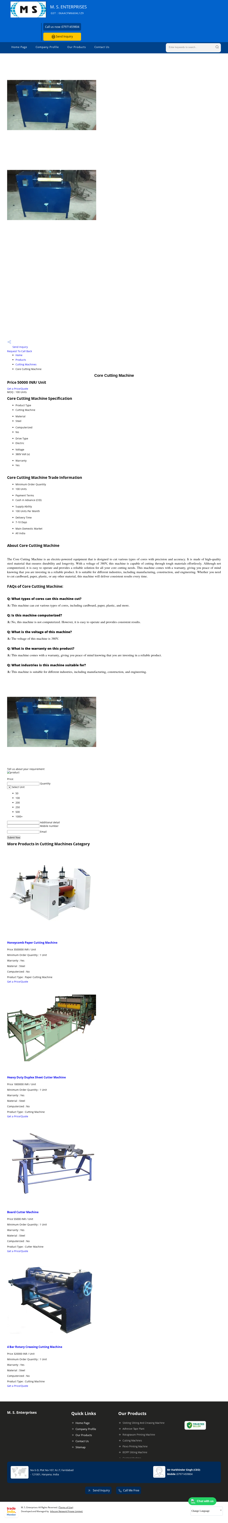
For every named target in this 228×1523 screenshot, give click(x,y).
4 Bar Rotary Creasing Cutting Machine (34, 1347)
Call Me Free (131, 1490)
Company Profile (47, 47)
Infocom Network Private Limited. (66, 1511)
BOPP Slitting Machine (135, 1452)
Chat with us (205, 1501)
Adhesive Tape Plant (133, 1428)
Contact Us (101, 47)
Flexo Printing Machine (135, 1446)
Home (18, 355)
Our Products (76, 47)
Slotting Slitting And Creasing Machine (144, 1422)
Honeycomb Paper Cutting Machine (32, 943)
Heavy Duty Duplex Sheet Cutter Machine (36, 1077)
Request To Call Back (19, 351)
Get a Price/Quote (17, 388)
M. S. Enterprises (68, 9)
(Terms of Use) (65, 1507)
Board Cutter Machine (22, 1212)
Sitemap (81, 1447)
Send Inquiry (64, 36)
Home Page (19, 47)
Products (20, 359)
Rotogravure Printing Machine (139, 1434)
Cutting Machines (26, 364)
